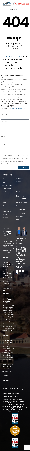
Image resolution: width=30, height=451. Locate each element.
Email (2, 129)
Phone (3, 136)
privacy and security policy (15, 393)
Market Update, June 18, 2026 (7, 233)
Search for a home (12, 56)
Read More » (6, 257)
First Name (4, 114)
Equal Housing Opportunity (10, 396)
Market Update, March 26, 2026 (7, 341)
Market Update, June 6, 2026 (7, 300)
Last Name (4, 122)
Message (3, 144)
